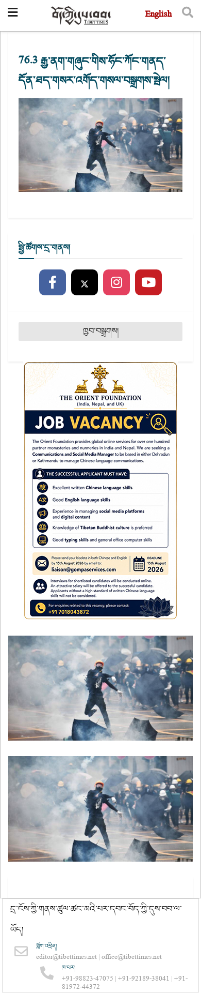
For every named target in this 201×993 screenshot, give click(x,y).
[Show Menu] (13, 15)
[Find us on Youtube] (148, 282)
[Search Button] (187, 15)
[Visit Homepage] (81, 15)
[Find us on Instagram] (116, 282)
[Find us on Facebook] (52, 282)
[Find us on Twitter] (84, 282)
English (158, 15)
